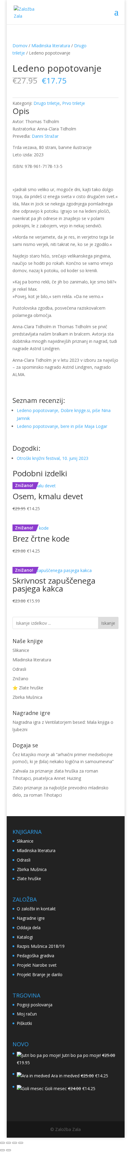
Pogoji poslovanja (34, 1005)
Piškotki (24, 1023)
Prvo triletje (73, 103)
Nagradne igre (31, 918)
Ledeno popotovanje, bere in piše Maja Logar (62, 426)
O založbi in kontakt (36, 909)
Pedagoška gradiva (35, 955)
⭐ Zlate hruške (27, 688)
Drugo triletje (47, 103)
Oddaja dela (29, 927)
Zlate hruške (29, 878)
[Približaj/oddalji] (2, 1143)
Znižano (20, 678)
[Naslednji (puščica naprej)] (8, 1150)
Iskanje (108, 623)
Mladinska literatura (50, 45)
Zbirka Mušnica (27, 697)
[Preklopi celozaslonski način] (8, 1143)
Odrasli (19, 669)
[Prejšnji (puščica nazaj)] (2, 1150)
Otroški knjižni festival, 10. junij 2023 (52, 458)
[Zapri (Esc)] (20, 1143)
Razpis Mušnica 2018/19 (41, 946)
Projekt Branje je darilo (39, 974)
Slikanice (20, 650)
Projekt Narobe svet (37, 965)
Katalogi (25, 937)
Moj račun (27, 1014)
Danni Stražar (45, 136)
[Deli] (14, 1143)
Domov (19, 45)
